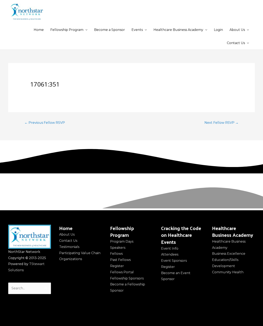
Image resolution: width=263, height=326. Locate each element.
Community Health (227, 272)
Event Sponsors (174, 261)
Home (39, 30)
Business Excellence (228, 254)
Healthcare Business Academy (178, 30)
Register (117, 266)
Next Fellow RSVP (221, 123)
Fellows (116, 254)
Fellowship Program (66, 30)
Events (137, 30)
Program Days (121, 241)
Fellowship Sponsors (127, 278)
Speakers (117, 248)
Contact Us (236, 43)
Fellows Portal (122, 272)
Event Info (169, 248)
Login (218, 30)
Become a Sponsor (109, 30)
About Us (237, 30)
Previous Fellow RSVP (44, 123)
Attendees (169, 254)
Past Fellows (120, 260)
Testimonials (69, 247)
